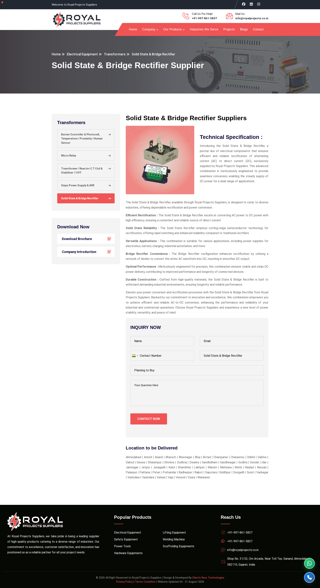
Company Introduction (79, 252)
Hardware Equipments (128, 553)
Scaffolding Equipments (178, 546)
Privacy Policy (124, 581)
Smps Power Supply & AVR (77, 185)
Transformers (115, 54)
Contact (258, 29)
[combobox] (135, 356)
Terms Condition (145, 581)
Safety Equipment (126, 539)
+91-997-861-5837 (204, 18)
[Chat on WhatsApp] (309, 563)
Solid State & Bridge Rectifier (79, 198)
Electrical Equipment (82, 54)
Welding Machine (174, 539)
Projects (229, 29)
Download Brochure (77, 239)
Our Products (172, 29)
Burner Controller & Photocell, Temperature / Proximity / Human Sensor (82, 138)
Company (148, 29)
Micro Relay (68, 155)
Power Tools (122, 546)
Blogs (244, 29)
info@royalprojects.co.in (251, 18)
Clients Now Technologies (208, 577)
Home (133, 29)
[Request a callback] (309, 577)
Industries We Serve (204, 29)
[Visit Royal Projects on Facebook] (244, 4)
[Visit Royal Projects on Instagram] (259, 4)
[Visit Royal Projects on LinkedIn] (251, 4)
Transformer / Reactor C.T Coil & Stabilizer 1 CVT (82, 170)
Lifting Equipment (174, 532)
